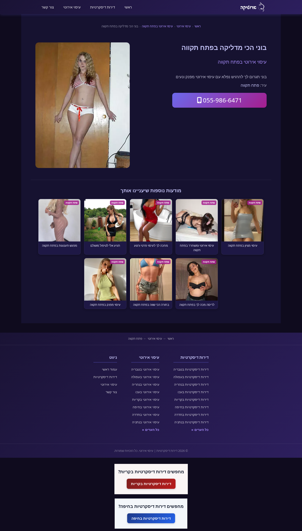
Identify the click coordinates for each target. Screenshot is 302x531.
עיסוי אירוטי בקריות (145, 399)
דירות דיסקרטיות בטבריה (191, 369)
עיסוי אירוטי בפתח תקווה (157, 26)
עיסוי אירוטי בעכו (147, 392)
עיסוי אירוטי (72, 7)
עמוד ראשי (109, 369)
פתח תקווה (250, 85)
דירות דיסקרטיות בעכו (193, 392)
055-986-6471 (222, 100)
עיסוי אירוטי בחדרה (145, 414)
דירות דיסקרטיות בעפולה (191, 377)
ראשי (128, 7)
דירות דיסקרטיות (102, 7)
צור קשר (48, 7)
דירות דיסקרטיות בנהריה (191, 384)
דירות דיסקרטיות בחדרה (191, 414)
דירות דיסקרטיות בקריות (191, 399)
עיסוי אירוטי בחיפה (146, 407)
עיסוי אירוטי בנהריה (145, 384)
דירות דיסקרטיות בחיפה (192, 407)
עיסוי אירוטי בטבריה (145, 369)
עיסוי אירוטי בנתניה (145, 422)
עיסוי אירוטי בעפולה (145, 377)
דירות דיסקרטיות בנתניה (191, 422)
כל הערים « (200, 429)
